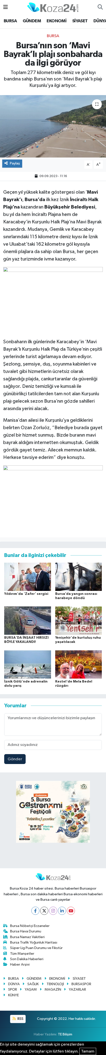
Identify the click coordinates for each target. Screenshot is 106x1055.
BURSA (10, 21)
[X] (44, 911)
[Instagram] (53, 911)
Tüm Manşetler (22, 953)
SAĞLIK (33, 984)
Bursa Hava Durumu (25, 931)
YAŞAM (31, 989)
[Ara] (100, 7)
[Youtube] (71, 911)
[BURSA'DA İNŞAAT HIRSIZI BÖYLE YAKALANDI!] (27, 620)
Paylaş (15, 163)
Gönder (15, 759)
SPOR (12, 989)
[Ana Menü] (5, 7)
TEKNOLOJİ (55, 984)
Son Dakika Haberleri (26, 959)
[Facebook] (35, 911)
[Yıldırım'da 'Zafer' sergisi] (27, 577)
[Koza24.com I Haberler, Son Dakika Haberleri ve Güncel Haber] (53, 7)
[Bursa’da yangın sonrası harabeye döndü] (78, 577)
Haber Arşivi (20, 964)
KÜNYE (13, 995)
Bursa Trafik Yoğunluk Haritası (33, 942)
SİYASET (80, 21)
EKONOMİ (56, 21)
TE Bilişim (65, 1034)
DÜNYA (14, 984)
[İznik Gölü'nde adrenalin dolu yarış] (27, 664)
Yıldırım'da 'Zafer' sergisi (26, 594)
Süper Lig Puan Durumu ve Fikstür (36, 948)
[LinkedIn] (62, 911)
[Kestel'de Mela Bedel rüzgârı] (78, 664)
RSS (20, 1019)
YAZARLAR (77, 989)
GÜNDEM (32, 21)
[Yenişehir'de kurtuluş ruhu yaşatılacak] (78, 620)
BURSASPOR (81, 984)
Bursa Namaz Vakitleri (27, 937)
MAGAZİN (53, 989)
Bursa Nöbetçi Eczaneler (30, 926)
